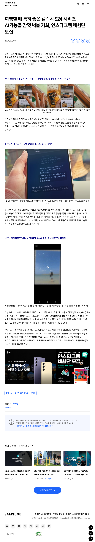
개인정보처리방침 (58, 514)
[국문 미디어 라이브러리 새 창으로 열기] (37, 526)
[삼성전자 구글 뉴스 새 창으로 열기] (49, 526)
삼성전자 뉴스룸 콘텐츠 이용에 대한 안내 (78, 514)
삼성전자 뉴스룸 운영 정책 (43, 514)
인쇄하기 (88, 41)
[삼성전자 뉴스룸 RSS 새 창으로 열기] (43, 526)
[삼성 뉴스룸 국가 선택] (83, 4)
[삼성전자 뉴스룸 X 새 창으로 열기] (25, 526)
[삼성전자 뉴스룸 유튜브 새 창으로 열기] (7, 526)
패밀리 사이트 (11, 534)
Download (78, 41)
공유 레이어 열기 (83, 41)
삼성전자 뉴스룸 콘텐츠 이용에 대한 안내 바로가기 (34, 426)
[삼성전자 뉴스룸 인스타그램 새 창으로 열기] (13, 526)
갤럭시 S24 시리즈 (21, 393)
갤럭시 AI (9, 393)
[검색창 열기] (78, 4)
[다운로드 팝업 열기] (91, 527)
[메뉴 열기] (88, 4)
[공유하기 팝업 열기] (91, 533)
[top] (91, 538)
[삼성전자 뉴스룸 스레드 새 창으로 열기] (31, 526)
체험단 (33, 393)
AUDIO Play (73, 41)
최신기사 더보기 (46, 490)
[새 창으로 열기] (38, 533)
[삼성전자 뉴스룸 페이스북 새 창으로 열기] (19, 526)
